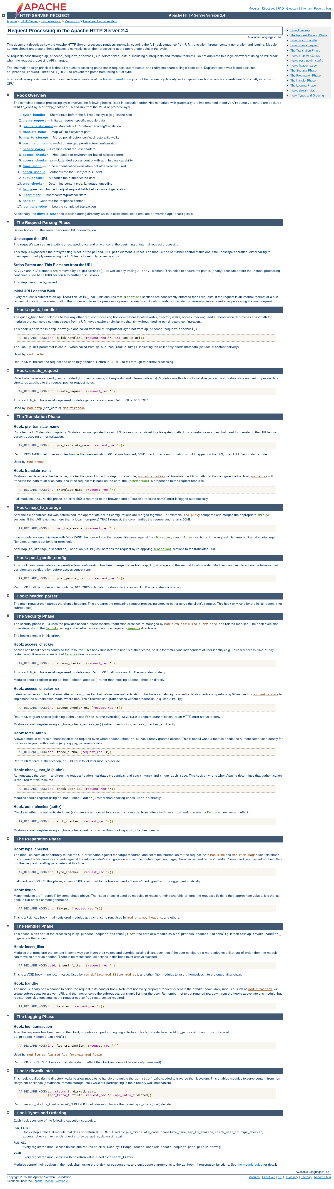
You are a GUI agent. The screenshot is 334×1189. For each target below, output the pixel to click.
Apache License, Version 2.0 (51, 1181)
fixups (27, 189)
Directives (268, 8)
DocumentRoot (139, 481)
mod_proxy (35, 462)
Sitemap (306, 8)
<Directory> (164, 537)
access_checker (35, 154)
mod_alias (259, 476)
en (279, 37)
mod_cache (35, 354)
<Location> (132, 297)
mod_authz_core (204, 624)
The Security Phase (303, 70)
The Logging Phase (303, 85)
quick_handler (34, 114)
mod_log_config (40, 1055)
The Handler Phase (303, 80)
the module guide (249, 1164)
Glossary (292, 8)
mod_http (34, 408)
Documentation (51, 21)
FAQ (281, 8)
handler (29, 201)
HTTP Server (29, 21)
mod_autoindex (260, 989)
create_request (34, 120)
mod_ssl (131, 974)
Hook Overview (300, 30)
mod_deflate (94, 974)
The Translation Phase (305, 50)
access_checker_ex (38, 160)
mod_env (133, 917)
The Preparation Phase (305, 75)
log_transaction (35, 206)
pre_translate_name (38, 126)
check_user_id (34, 172)
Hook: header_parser (304, 65)
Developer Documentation (100, 21)
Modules (254, 8)
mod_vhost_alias (151, 476)
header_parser (34, 149)
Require (133, 628)
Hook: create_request (304, 45)
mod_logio (93, 1055)
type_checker (33, 183)
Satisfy (52, 628)
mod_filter (114, 974)
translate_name (35, 132)
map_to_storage (35, 137)
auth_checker (33, 178)
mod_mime (217, 855)
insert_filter (31, 195)
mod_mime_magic (244, 855)
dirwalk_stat (46, 214)
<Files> (188, 537)
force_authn (32, 166)
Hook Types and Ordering (307, 95)
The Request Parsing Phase (308, 35)
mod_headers (152, 917)
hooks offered (113, 79)
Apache (12, 21)
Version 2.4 (72, 21)
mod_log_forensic (69, 1055)
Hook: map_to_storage (305, 55)
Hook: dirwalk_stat (302, 90)
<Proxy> (263, 515)
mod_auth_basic (177, 624)
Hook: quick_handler (303, 40)
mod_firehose (74, 408)
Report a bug (322, 8)
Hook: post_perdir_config (306, 60)
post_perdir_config (37, 143)
